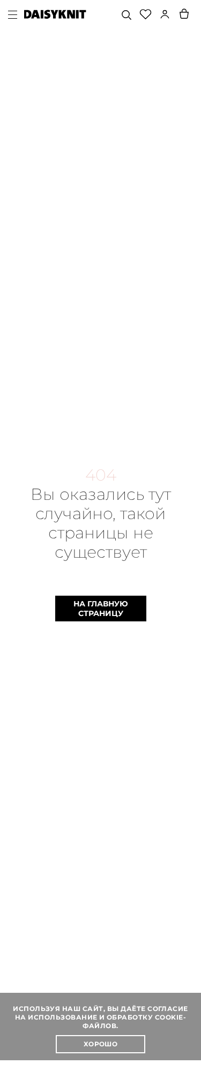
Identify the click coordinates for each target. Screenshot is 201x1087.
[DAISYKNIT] (55, 14)
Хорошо (101, 1044)
